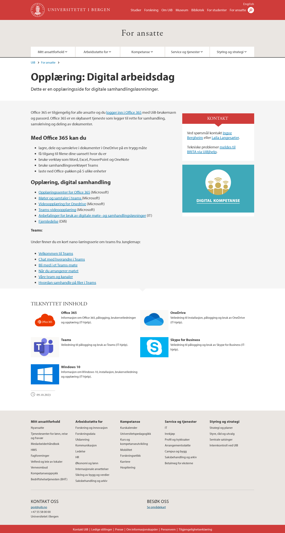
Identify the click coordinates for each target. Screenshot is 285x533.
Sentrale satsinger (221, 439)
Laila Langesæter (225, 137)
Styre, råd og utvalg (222, 434)
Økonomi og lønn (86, 463)
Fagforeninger (40, 455)
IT (166, 428)
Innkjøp (170, 434)
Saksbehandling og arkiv (91, 481)
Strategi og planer (221, 428)
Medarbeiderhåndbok (45, 444)
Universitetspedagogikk (135, 434)
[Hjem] (38, 10)
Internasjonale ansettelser (92, 469)
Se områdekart (156, 507)
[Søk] (251, 10)
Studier (136, 10)
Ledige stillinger (101, 529)
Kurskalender (128, 428)
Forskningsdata (85, 434)
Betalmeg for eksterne (179, 463)
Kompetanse (140, 52)
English (248, 4)
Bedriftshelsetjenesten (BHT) (49, 479)
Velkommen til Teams (56, 253)
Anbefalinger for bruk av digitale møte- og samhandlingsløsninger (92, 215)
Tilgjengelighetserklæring (195, 529)
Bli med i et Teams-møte (58, 265)
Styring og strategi (230, 52)
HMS (34, 450)
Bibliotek (197, 10)
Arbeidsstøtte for (96, 52)
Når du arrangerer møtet (59, 270)
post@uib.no (39, 507)
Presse (119, 529)
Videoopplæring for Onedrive (62, 203)
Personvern (168, 529)
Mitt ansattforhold (51, 52)
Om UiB (167, 10)
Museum (182, 10)
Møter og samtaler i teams (60, 197)
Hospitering (127, 467)
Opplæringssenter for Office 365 (64, 192)
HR (77, 457)
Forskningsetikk (130, 455)
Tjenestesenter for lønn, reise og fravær (49, 436)
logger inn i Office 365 (124, 112)
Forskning (151, 10)
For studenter (217, 10)
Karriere (125, 461)
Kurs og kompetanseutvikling (134, 441)
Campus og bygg (176, 451)
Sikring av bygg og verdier (92, 475)
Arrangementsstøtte (178, 445)
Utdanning (82, 439)
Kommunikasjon (86, 445)
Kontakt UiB (80, 529)
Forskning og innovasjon (91, 428)
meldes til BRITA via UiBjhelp (211, 149)
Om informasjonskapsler (142, 529)
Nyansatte (37, 428)
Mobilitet (126, 450)
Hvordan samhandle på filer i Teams (67, 282)
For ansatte (238, 10)
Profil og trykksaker (177, 439)
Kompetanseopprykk (44, 473)
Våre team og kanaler (56, 276)
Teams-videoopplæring (57, 209)
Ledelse (80, 451)
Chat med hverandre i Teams (62, 259)
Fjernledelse (48, 221)
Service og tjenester (185, 52)
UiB (33, 62)
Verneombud (39, 467)
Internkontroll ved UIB (224, 445)
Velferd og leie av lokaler (46, 461)
